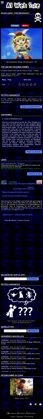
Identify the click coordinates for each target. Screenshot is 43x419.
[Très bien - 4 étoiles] (31, 84)
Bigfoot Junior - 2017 (21, 398)
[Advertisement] (21, 250)
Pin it (26, 25)
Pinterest (21, 413)
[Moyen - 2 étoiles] (23, 84)
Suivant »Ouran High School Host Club (23, 188)
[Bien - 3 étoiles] (27, 84)
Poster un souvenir (33, 152)
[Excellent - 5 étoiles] (35, 84)
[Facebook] (30, 404)
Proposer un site (34, 174)
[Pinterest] (35, 404)
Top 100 (16, 75)
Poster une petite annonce (31, 107)
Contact (12, 417)
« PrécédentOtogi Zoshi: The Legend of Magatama (22, 183)
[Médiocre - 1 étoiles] (20, 84)
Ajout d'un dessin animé (18, 340)
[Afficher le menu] (2, 3)
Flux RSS (28, 417)
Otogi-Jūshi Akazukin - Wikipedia (13, 163)
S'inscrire (33, 331)
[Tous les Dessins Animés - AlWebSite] (23, 9)
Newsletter (31, 413)
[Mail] (40, 404)
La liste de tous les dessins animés (14, 196)
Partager (15, 25)
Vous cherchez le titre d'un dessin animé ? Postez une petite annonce (21, 321)
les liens (21, 209)
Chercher (33, 279)
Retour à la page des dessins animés (15, 192)
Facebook (12, 413)
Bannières (20, 417)
